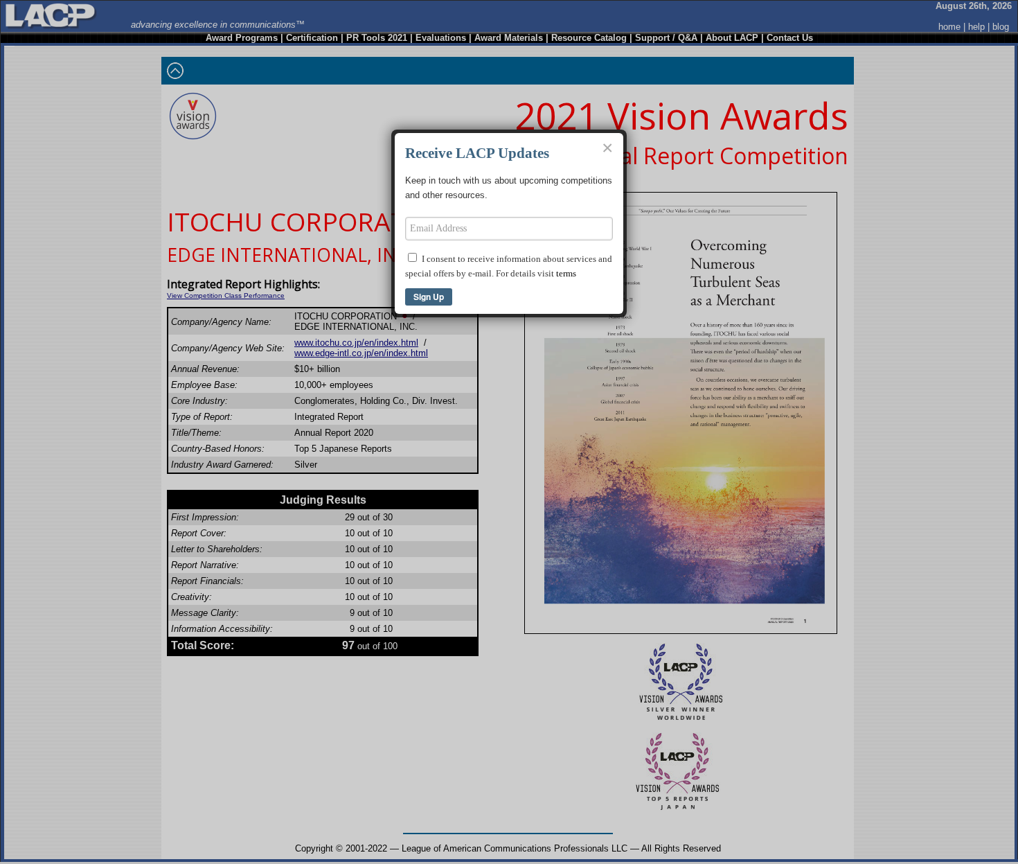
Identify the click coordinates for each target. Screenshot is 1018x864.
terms (566, 273)
